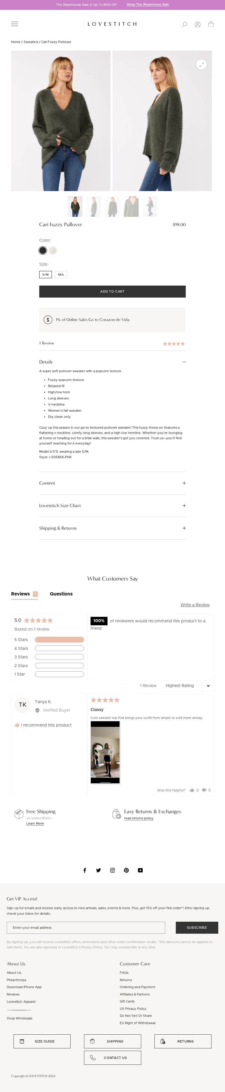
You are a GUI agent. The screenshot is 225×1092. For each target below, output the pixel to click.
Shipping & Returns (57, 528)
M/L (61, 275)
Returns (126, 980)
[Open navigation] (14, 23)
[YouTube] (140, 870)
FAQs (124, 972)
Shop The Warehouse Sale (148, 5)
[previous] (4, 5)
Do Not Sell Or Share (136, 1015)
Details (45, 362)
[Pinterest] (126, 870)
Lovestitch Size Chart (60, 505)
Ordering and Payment (137, 987)
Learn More (35, 823)
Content (47, 483)
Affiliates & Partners (135, 994)
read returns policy (139, 818)
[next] (220, 5)
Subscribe (197, 927)
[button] (112, 343)
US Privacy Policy (133, 1008)
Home (16, 42)
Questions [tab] (61, 594)
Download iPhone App (24, 987)
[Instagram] (112, 870)
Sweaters (31, 42)
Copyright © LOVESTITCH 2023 (33, 1076)
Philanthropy (17, 980)
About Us (14, 972)
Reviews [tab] (23, 594)
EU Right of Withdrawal (138, 1023)
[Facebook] (84, 870)
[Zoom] (201, 64)
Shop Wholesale (20, 1018)
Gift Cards (127, 1001)
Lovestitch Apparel (21, 1001)
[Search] (185, 24)
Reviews (13, 994)
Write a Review (195, 605)
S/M (45, 275)
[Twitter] (98, 870)
